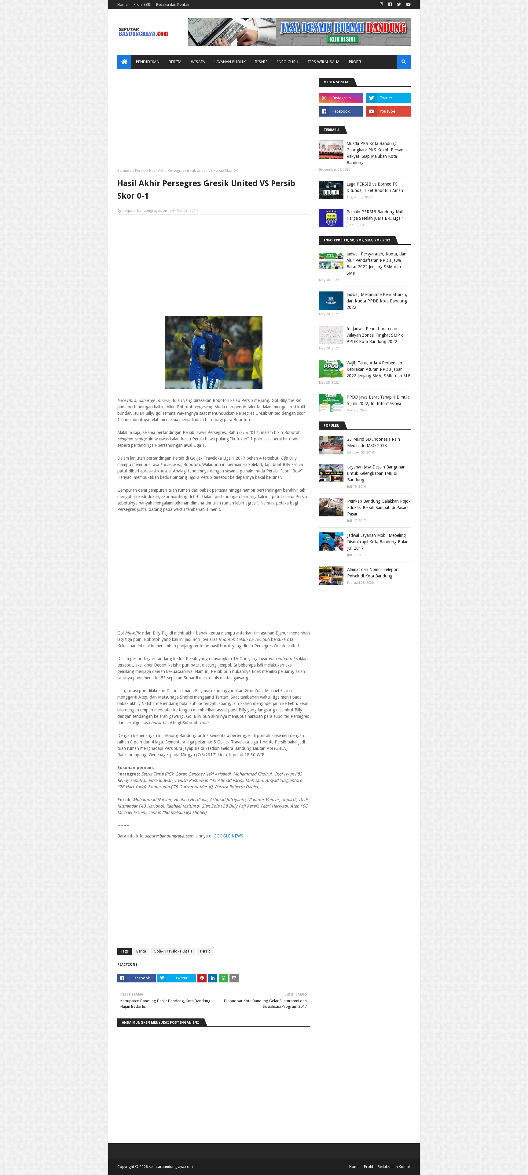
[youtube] (408, 4)
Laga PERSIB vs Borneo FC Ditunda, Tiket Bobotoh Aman (374, 187)
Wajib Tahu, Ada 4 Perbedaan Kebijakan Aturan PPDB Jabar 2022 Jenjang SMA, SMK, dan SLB (378, 369)
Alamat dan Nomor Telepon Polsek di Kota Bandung (372, 572)
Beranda (124, 170)
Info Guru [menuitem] (288, 62)
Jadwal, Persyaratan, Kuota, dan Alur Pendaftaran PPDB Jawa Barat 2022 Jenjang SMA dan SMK (376, 263)
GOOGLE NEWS (228, 835)
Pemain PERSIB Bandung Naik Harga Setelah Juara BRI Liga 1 (375, 215)
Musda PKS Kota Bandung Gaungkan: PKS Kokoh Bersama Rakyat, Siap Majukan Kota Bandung (376, 153)
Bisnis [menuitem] (261, 62)
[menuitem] (124, 62)
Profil (368, 1167)
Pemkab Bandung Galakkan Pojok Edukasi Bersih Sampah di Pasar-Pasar (379, 507)
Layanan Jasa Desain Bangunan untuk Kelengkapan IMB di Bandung (376, 473)
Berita (141, 951)
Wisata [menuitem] (198, 62)
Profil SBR (142, 4)
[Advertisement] (213, 121)
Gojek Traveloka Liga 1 (173, 951)
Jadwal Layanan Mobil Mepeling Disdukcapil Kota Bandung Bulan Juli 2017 (378, 542)
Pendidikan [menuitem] (148, 62)
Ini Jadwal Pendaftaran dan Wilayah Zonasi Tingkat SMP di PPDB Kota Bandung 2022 (375, 335)
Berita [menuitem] (175, 62)
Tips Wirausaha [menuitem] (323, 62)
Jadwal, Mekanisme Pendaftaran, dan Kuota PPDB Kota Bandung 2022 (376, 301)
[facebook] (390, 4)
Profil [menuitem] (355, 62)
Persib (140, 170)
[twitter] (398, 4)
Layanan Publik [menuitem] (230, 62)
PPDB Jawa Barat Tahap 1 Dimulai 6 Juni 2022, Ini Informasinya (378, 400)
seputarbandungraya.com (146, 210)
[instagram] (381, 4)
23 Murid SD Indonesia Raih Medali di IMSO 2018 (373, 442)
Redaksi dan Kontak (172, 4)
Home (122, 4)
